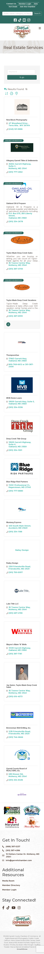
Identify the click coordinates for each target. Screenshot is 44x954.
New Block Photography (16, 120)
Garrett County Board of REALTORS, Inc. (16, 770)
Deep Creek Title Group (16, 439)
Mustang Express (13, 522)
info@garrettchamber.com (19, 860)
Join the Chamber (27, 7)
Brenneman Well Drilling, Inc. (18, 728)
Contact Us (11, 4)
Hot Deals (13, 7)
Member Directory (11, 885)
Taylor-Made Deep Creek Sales (19, 253)
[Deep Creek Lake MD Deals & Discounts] (8, 326)
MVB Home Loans (14, 398)
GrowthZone (22, 949)
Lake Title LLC (12, 604)
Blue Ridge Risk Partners (17, 482)
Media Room (8, 881)
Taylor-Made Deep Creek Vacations (21, 300)
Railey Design (12, 563)
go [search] (23, 77)
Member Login (25, 4)
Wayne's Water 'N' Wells (16, 644)
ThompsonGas (12, 355)
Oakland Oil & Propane (16, 203)
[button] (5, 89)
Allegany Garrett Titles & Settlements (22, 161)
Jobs (36, 4)
